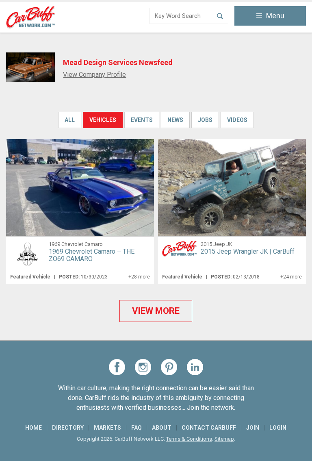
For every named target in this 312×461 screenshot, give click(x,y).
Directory (68, 428)
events (142, 120)
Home (33, 428)
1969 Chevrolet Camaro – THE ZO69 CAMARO (91, 255)
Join (252, 428)
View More (156, 311)
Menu (275, 15)
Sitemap (224, 439)
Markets (107, 428)
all (70, 120)
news (175, 120)
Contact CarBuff (209, 428)
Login (277, 428)
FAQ (136, 428)
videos (237, 120)
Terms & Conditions (189, 439)
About (161, 428)
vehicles (102, 120)
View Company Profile (94, 74)
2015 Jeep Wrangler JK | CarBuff (248, 251)
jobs (205, 120)
